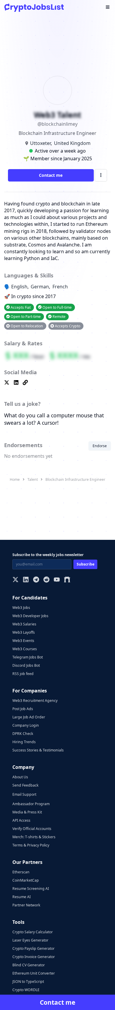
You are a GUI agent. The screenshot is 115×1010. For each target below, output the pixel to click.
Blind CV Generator (28, 964)
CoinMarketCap (25, 880)
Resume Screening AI (30, 888)
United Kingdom (72, 143)
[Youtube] (57, 580)
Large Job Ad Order (28, 717)
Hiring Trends (24, 741)
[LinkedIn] (26, 580)
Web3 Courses (24, 648)
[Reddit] (46, 580)
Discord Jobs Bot (26, 665)
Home (15, 479)
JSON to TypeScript (28, 981)
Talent (32, 479)
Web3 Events (23, 640)
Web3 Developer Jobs (30, 615)
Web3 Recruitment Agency (35, 700)
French (60, 286)
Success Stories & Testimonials (38, 750)
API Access (21, 820)
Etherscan (20, 872)
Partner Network (26, 905)
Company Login (25, 725)
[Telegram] (36, 580)
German (40, 286)
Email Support (24, 794)
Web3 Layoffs (23, 632)
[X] (15, 580)
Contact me (51, 175)
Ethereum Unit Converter (33, 973)
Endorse (100, 445)
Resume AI (21, 896)
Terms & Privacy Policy (30, 845)
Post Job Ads (22, 708)
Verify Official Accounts (31, 828)
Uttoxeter (40, 143)
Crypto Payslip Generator (33, 948)
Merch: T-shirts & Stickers (33, 836)
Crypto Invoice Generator (33, 956)
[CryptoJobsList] (34, 7)
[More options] (101, 175)
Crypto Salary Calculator (32, 931)
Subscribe (85, 564)
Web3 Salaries (24, 624)
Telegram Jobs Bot (27, 657)
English (19, 286)
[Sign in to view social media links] (57, 383)
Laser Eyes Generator (30, 940)
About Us (20, 776)
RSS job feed (23, 673)
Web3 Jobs (21, 607)
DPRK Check (22, 733)
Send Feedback (25, 785)
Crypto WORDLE (26, 989)
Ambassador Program (31, 803)
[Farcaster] (67, 580)
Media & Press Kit (27, 812)
